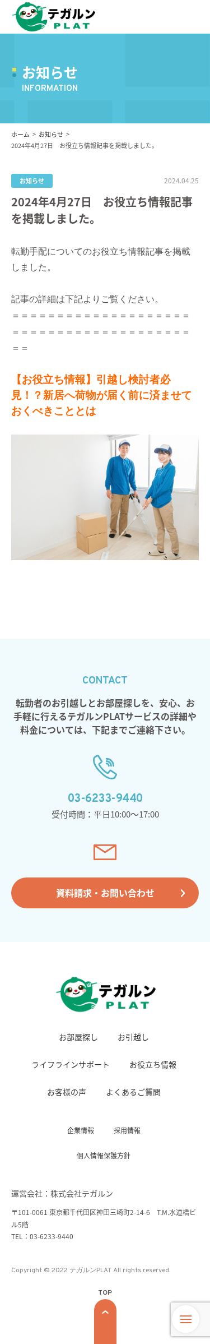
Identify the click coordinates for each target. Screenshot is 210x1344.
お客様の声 (66, 1091)
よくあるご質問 (133, 1091)
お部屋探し (78, 1036)
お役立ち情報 (152, 1064)
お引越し (133, 1036)
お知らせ (32, 180)
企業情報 (80, 1130)
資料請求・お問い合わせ (105, 892)
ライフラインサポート (70, 1064)
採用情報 (127, 1130)
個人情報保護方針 (103, 1155)
